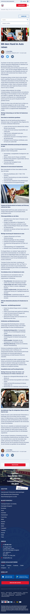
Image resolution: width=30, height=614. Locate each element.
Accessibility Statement (20, 593)
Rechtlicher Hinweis (4, 606)
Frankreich (3, 528)
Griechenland (4, 515)
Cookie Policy (25, 592)
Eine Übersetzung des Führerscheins (10, 494)
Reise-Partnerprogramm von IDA (9, 496)
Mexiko (3, 523)
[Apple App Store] (8, 577)
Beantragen (21, 5)
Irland (2, 510)
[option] (15, 477)
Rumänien (3, 508)
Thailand (3, 530)
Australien (3, 512)
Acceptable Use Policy (17, 592)
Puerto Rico (4, 517)
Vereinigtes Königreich (6, 506)
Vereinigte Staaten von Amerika (8, 503)
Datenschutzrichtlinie (5, 596)
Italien (2, 526)
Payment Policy (4, 593)
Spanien (3, 521)
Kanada (3, 532)
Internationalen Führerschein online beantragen (12, 492)
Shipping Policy (18, 595)
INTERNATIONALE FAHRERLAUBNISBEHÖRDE (7, 1)
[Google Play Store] (22, 577)
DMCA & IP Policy (12, 593)
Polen (2, 537)
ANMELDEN (23, 16)
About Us (3, 592)
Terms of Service (9, 592)
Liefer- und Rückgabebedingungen (7, 595)
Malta (2, 519)
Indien (2, 535)
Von (9, 51)
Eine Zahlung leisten (15, 582)
